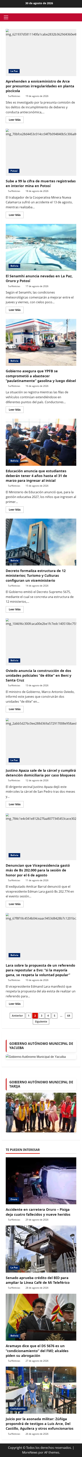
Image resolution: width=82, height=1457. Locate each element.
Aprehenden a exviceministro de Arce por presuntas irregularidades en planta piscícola (41, 52)
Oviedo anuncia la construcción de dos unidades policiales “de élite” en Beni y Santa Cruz (41, 641)
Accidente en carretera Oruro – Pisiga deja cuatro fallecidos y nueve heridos (38, 1211)
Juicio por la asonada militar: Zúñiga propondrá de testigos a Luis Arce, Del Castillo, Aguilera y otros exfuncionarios (39, 1424)
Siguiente (41, 1021)
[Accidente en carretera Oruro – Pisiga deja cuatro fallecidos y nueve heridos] (41, 1180)
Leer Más (16, 120)
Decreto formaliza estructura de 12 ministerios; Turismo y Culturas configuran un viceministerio (41, 542)
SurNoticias (14, 96)
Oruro (13, 1199)
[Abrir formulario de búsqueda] (79, 17)
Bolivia (14, 265)
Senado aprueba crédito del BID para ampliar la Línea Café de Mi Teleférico (38, 1280)
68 (68, 1015)
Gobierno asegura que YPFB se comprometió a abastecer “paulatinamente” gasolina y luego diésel (41, 342)
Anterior (17, 1015)
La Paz (14, 71)
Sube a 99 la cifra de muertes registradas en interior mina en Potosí (41, 152)
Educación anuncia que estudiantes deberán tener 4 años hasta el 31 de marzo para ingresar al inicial (41, 442)
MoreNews (30, 1452)
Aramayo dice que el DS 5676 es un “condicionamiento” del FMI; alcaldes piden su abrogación (37, 1351)
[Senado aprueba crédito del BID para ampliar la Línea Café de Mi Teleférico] (41, 1249)
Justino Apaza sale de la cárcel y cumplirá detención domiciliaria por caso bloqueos (41, 741)
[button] (6, 17)
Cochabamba (17, 1408)
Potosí (14, 170)
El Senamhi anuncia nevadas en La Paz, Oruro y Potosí (41, 247)
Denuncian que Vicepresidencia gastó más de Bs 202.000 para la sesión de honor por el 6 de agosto (41, 836)
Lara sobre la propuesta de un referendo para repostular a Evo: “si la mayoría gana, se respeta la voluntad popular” (41, 936)
